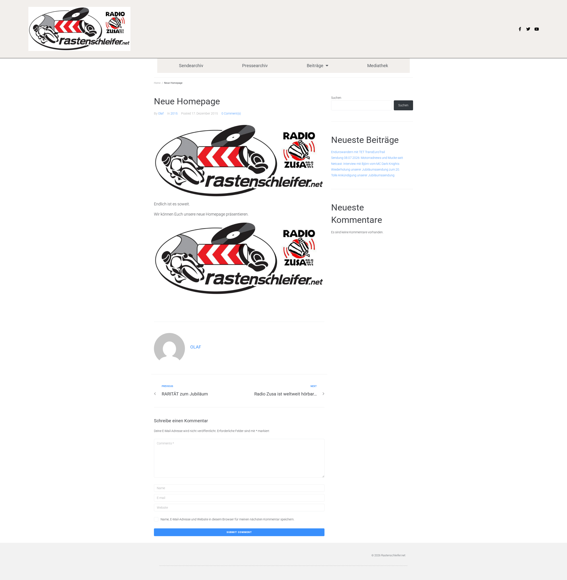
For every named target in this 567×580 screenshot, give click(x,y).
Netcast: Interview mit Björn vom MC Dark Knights (365, 163)
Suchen (336, 97)
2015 (174, 113)
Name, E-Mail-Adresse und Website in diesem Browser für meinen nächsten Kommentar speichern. (227, 519)
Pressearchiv (255, 65)
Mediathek (377, 65)
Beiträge (315, 65)
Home (157, 83)
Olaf (161, 113)
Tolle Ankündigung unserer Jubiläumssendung (362, 175)
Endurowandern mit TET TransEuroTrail (358, 152)
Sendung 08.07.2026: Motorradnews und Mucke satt (367, 158)
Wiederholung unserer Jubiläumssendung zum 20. (365, 169)
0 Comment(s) (231, 113)
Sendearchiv (191, 65)
